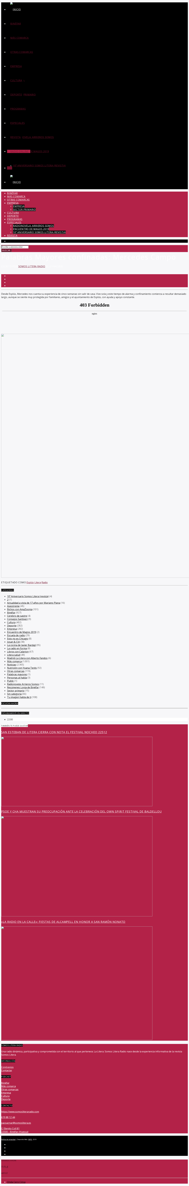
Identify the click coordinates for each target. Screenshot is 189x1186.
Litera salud (13, 654)
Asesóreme (13, 606)
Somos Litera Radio (31, 266)
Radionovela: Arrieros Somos (33, 137)
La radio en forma (17, 648)
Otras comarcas (21, 52)
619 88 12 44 (8, 1117)
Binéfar (15, 23)
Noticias (11, 664)
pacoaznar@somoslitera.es (16, 1123)
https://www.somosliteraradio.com (20, 1111)
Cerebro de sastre (17, 615)
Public (10, 681)
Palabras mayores (17, 674)
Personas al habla (17, 677)
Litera (37, 582)
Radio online (19, 151)
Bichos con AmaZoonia (19, 609)
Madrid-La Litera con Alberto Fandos (27, 658)
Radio (44, 582)
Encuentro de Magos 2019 (31, 151)
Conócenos (7, 1067)
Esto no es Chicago (17, 638)
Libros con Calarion (18, 651)
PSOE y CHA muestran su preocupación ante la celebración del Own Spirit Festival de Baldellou (81, 811)
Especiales (17, 123)
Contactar (6, 1070)
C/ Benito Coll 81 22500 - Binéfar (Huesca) (14, 1130)
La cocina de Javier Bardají (21, 645)
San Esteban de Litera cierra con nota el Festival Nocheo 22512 (54, 732)
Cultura (16, 80)
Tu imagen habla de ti (19, 697)
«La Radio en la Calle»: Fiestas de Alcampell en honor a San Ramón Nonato (63, 922)
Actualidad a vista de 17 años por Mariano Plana (33, 602)
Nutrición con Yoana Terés (22, 667)
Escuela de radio (16, 635)
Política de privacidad (8, 1139)
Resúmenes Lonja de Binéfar (23, 687)
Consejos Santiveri (17, 619)
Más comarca (19, 37)
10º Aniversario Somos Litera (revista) (39, 165)
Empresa (16, 66)
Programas (18, 108)
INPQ (30, 1139)
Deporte (16, 94)
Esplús (30, 582)
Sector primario (24, 94)
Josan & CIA (13, 641)
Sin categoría (14, 694)
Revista (15, 137)
